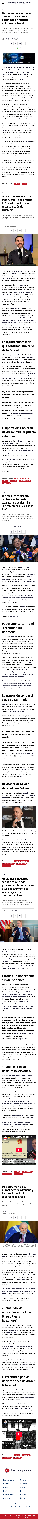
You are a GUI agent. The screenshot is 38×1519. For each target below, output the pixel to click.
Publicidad (7, 1498)
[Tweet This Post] (16, 44)
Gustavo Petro (25, 567)
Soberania (17, 1457)
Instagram (24, 1484)
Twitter (23, 1487)
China (17, 1171)
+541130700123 (22, 1515)
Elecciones (26, 1455)
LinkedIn (23, 1491)
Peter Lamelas (7, 1174)
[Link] (20, 44)
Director (6, 1484)
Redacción (7, 1487)
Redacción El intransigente (11, 38)
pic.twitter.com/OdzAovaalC (23, 413)
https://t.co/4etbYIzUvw (23, 1033)
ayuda (5, 481)
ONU (27, 68)
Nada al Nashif (21, 70)
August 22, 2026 (24, 1039)
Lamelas (5, 961)
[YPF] (19, 59)
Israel (22, 79)
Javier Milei (29, 574)
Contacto (23, 1498)
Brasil (28, 1254)
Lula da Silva (7, 1457)
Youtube (24, 1495)
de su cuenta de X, (13, 1404)
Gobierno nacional (25, 481)
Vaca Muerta (19, 1174)
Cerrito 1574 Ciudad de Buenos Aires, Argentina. (19, 1505)
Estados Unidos (27, 1171)
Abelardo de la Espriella (22, 478)
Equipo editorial (8, 1491)
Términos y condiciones (25, 1510)
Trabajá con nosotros (10, 1495)
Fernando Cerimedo (8, 863)
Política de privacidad (12, 1510)
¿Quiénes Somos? (9, 1480)
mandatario (21, 285)
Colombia (14, 481)
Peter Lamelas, (7, 952)
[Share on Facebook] (11, 44)
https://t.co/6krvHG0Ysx (24, 753)
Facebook (23, 1480)
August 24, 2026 (24, 418)
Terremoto (7, 483)
